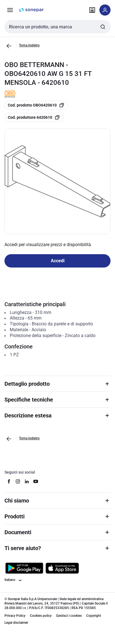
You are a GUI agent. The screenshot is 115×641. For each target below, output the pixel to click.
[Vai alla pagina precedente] (8, 45)
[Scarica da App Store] (62, 568)
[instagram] (17, 481)
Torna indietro (29, 45)
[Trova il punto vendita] (92, 10)
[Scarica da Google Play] (24, 568)
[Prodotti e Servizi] (10, 10)
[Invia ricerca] (102, 26)
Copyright (93, 616)
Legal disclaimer (16, 623)
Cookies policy (41, 616)
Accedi (57, 260)
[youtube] (35, 481)
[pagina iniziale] (31, 10)
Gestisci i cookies (69, 616)
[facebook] (8, 481)
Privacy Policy (14, 616)
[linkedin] (26, 481)
